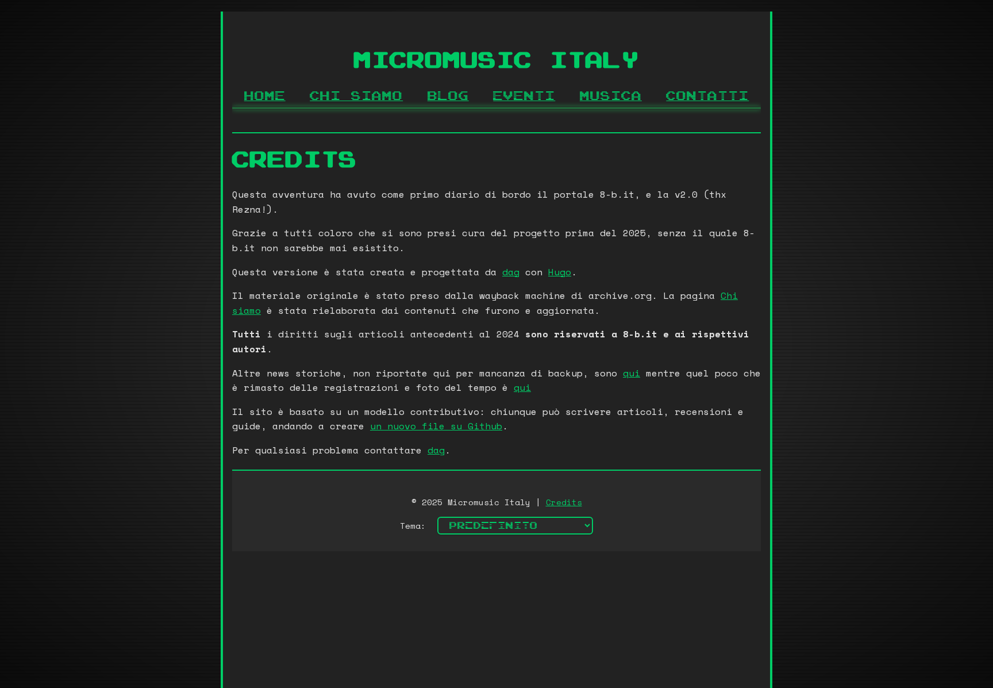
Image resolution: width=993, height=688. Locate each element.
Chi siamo (356, 96)
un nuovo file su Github (436, 426)
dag (510, 272)
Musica (611, 96)
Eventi (524, 96)
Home (265, 96)
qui (631, 373)
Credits (564, 502)
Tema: (413, 526)
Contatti (707, 96)
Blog (448, 96)
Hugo (559, 272)
